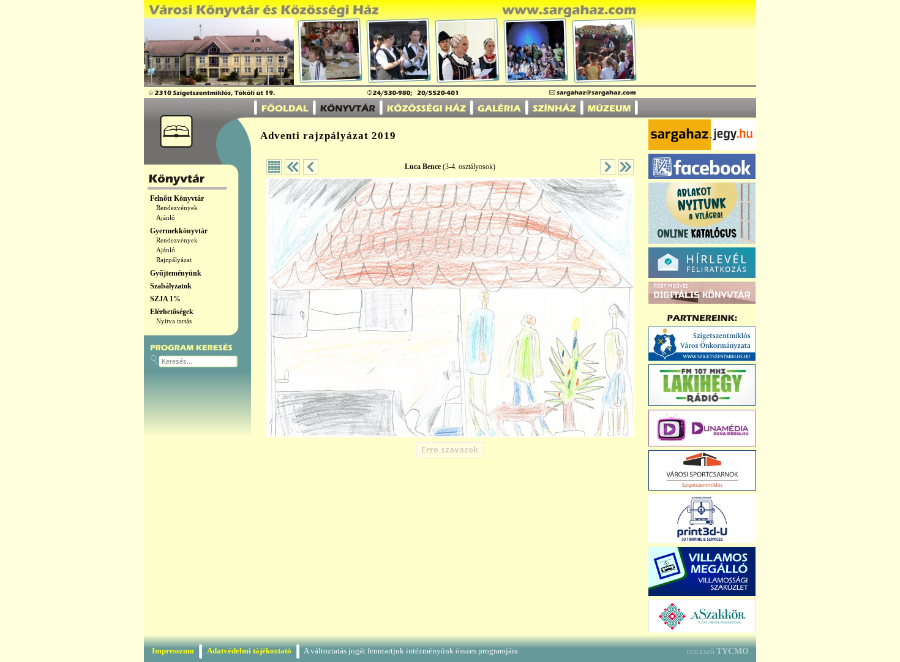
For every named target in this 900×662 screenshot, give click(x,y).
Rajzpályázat (174, 260)
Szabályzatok (171, 286)
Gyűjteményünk (175, 273)
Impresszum (173, 650)
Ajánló (165, 217)
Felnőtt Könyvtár (177, 198)
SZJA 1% (165, 299)
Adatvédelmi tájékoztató (249, 650)
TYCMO (732, 651)
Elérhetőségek (171, 311)
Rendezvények (177, 208)
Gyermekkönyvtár (179, 231)
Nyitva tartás (174, 321)
